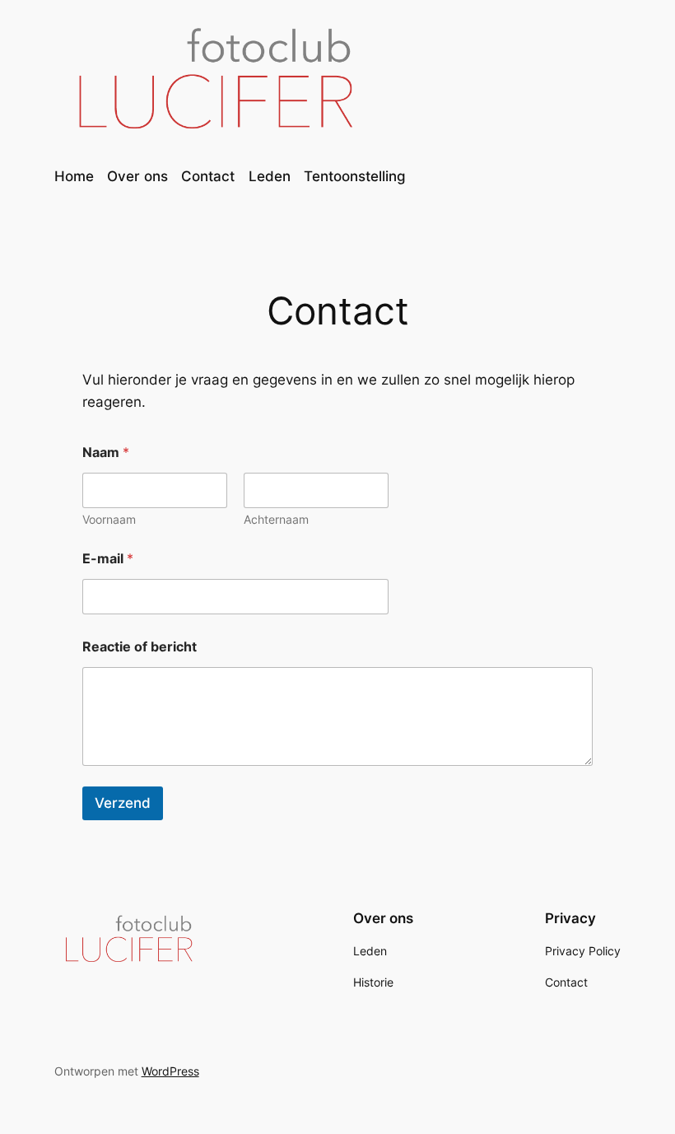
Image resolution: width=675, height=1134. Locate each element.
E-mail (107, 559)
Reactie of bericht (139, 647)
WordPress (170, 1071)
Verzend (123, 803)
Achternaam (276, 519)
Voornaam (109, 519)
